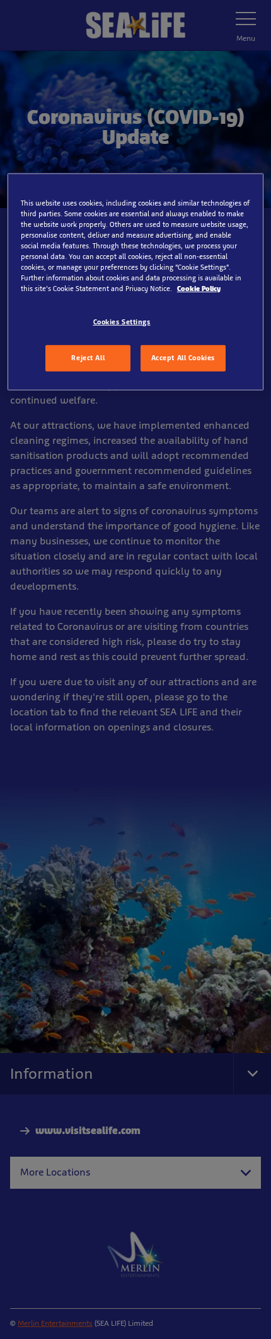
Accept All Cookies (183, 357)
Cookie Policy (199, 288)
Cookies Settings (122, 321)
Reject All (88, 357)
